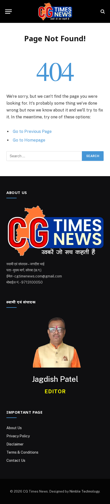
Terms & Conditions (22, 452)
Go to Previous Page (32, 131)
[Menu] (8, 11)
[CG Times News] (55, 11)
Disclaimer (15, 444)
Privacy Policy (18, 436)
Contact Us (15, 460)
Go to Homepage (29, 140)
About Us (14, 428)
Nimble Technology (85, 491)
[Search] (102, 11)
